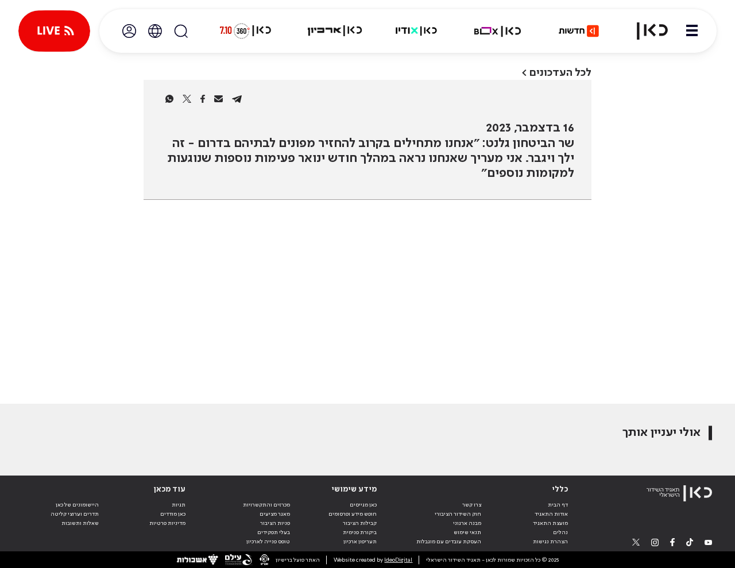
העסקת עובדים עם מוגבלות (448, 541)
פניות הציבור (275, 523)
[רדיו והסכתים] (416, 31)
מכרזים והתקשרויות (266, 505)
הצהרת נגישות (550, 541)
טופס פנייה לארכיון (268, 541)
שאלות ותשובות (80, 523)
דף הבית (558, 505)
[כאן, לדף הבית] (645, 31)
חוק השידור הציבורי (458, 514)
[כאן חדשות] (579, 31)
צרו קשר (471, 505)
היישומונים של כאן (77, 505)
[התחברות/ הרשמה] (129, 31)
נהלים (560, 532)
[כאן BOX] (498, 31)
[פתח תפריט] (691, 31)
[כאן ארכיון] (335, 31)
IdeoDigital (398, 560)
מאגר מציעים (275, 514)
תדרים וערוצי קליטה (75, 514)
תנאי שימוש (467, 532)
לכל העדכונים (560, 72)
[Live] (54, 31)
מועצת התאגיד (550, 523)
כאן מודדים (172, 514)
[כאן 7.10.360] (245, 31)
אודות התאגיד (551, 514)
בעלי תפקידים (273, 532)
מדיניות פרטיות (167, 523)
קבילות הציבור (360, 523)
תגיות (178, 505)
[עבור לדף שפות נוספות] (155, 31)
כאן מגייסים (363, 505)
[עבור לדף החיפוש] (180, 31)
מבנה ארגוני (467, 523)
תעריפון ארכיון (360, 541)
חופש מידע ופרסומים (352, 514)
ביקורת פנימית (360, 532)
